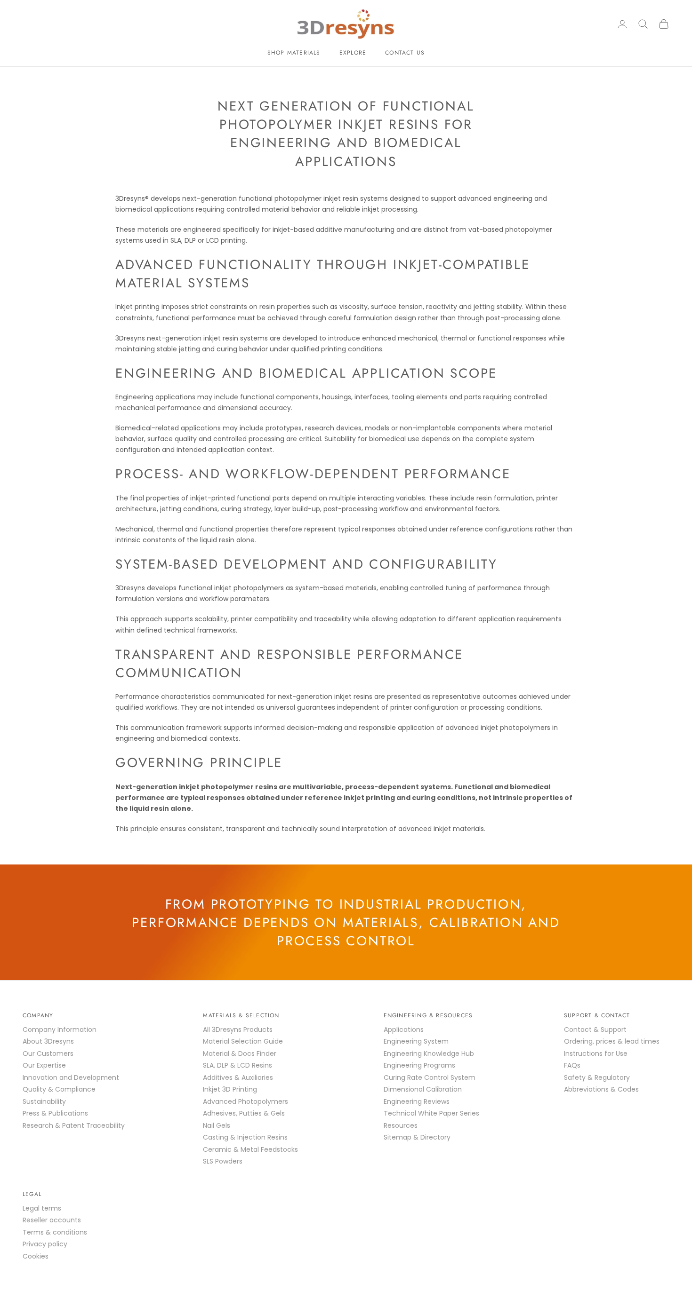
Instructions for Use (596, 1053)
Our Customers (48, 1053)
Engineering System (416, 1041)
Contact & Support (595, 1029)
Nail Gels (216, 1125)
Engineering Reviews (417, 1101)
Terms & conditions (55, 1232)
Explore (352, 52)
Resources (401, 1125)
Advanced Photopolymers (245, 1101)
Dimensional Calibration (423, 1089)
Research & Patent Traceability (74, 1125)
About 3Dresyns (48, 1041)
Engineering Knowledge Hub (429, 1053)
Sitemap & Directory (417, 1137)
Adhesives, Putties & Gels (244, 1113)
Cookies (35, 1256)
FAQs (572, 1065)
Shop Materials (294, 52)
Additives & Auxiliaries (238, 1077)
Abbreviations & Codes (601, 1089)
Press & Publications (55, 1113)
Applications (404, 1029)
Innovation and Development (71, 1077)
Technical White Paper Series (431, 1113)
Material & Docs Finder (239, 1053)
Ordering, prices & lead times (612, 1041)
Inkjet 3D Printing (230, 1089)
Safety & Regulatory (597, 1077)
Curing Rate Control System (429, 1077)
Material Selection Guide (243, 1041)
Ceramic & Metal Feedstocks (250, 1149)
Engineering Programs (419, 1065)
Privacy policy (45, 1244)
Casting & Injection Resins (245, 1137)
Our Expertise (44, 1065)
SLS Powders (222, 1161)
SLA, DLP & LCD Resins (237, 1065)
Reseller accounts (52, 1220)
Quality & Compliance (59, 1089)
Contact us (405, 52)
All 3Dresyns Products (238, 1029)
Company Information (60, 1029)
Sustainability (44, 1101)
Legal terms (42, 1208)
